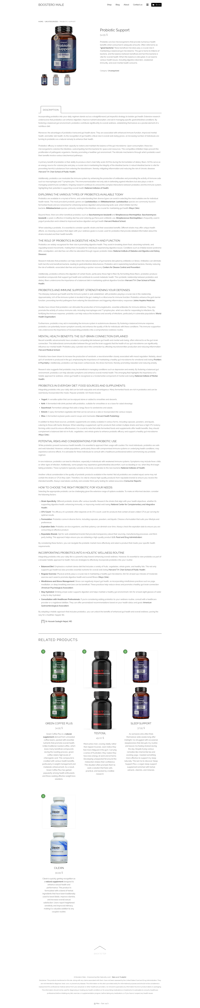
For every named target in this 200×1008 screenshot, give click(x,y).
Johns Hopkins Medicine (144, 300)
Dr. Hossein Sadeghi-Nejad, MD (58, 621)
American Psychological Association (57, 588)
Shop (109, 5)
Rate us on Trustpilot (119, 977)
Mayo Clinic (134, 208)
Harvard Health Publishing (107, 416)
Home (40, 21)
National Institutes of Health (96, 188)
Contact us (137, 5)
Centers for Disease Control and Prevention (121, 267)
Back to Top (100, 954)
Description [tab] (51, 110)
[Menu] (147, 4)
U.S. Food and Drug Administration (127, 537)
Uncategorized (51, 21)
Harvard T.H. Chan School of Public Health (57, 172)
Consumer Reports (133, 481)
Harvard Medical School (115, 221)
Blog (118, 5)
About (126, 5)
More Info (43, 652)
